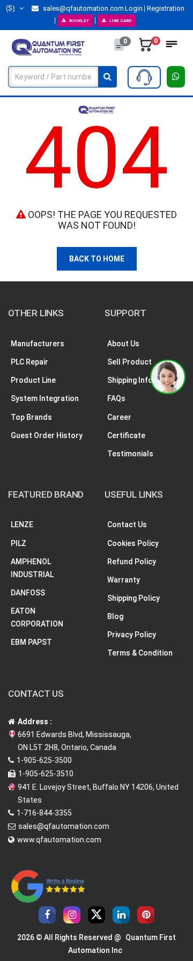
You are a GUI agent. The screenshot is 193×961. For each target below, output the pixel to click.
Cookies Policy (133, 543)
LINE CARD (120, 20)
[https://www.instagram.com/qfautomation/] (71, 914)
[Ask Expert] (144, 77)
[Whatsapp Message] (176, 77)
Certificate (126, 435)
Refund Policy (131, 561)
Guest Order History (47, 435)
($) (11, 8)
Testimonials (130, 453)
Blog (115, 616)
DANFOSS (28, 592)
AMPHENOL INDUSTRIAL (32, 568)
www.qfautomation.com (59, 839)
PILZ (18, 543)
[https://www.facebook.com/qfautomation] (47, 914)
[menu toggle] (171, 47)
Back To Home (96, 258)
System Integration (45, 398)
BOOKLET (79, 20)
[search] (107, 77)
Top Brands (31, 417)
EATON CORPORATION (37, 617)
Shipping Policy (133, 598)
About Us (123, 343)
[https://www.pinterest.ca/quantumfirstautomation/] (145, 914)
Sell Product (129, 362)
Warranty (123, 580)
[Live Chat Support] (168, 376)
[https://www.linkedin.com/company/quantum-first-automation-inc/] (121, 914)
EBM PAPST (31, 642)
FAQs (116, 398)
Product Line (33, 380)
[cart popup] (146, 47)
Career (119, 417)
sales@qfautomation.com (82, 8)
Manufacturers (37, 343)
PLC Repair (29, 362)
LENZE (22, 524)
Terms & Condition (140, 653)
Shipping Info (130, 380)
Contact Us (127, 524)
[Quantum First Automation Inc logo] (48, 46)
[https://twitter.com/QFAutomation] (96, 914)
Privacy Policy (131, 634)
